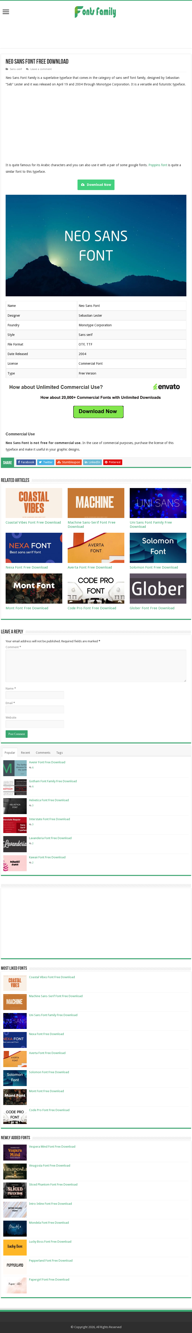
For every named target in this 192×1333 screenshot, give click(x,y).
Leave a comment (41, 69)
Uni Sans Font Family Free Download (53, 1015)
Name (11, 688)
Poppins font (157, 165)
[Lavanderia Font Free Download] (15, 844)
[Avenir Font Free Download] (15, 768)
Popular (10, 752)
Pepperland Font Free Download (51, 1260)
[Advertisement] (96, 33)
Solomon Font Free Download (154, 567)
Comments (43, 752)
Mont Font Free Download (27, 608)
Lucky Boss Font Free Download (50, 1241)
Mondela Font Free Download (49, 1222)
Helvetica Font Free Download (49, 800)
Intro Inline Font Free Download (50, 1203)
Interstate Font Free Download (49, 819)
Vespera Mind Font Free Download (52, 1146)
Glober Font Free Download (152, 608)
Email (10, 703)
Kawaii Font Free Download (47, 857)
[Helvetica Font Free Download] (15, 806)
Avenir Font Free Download (47, 762)
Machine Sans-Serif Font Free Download (56, 996)
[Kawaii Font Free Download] (15, 863)
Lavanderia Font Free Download (50, 838)
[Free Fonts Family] (96, 11)
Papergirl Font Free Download (49, 1279)
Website (11, 717)
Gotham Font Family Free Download (53, 781)
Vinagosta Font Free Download (49, 1165)
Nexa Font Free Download (27, 567)
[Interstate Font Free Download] (15, 825)
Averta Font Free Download (90, 567)
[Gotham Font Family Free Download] (15, 787)
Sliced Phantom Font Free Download (53, 1184)
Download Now (99, 185)
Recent (25, 752)
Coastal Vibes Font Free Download (33, 522)
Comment (13, 647)
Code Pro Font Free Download (92, 608)
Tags (59, 752)
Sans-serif (16, 69)
